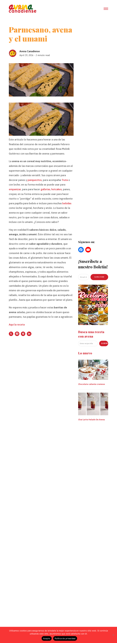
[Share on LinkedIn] (29, 334)
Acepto (46, 638)
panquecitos (35, 180)
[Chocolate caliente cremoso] (93, 369)
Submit (104, 343)
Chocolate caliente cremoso (91, 384)
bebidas (66, 203)
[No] (113, 634)
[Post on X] (11, 334)
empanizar (15, 189)
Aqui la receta (17, 324)
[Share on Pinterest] (23, 334)
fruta (65, 180)
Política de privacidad (65, 638)
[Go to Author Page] (12, 53)
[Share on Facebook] (17, 334)
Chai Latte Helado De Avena (91, 419)
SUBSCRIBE (99, 277)
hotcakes (56, 189)
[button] (106, 9)
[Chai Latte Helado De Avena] (93, 403)
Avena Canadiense (30, 51)
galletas (45, 189)
